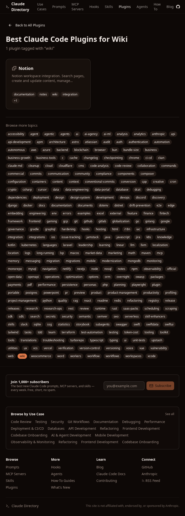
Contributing (106, 480)
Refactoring (109, 428)
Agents (142, 6)
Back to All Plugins (30, 25)
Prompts (59, 6)
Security (57, 421)
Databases (56, 428)
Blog (170, 6)
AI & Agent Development (71, 435)
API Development (82, 428)
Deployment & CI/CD (27, 428)
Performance (154, 421)
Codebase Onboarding (29, 435)
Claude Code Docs (111, 474)
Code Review (21, 421)
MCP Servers (78, 6)
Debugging (131, 421)
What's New (60, 487)
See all (169, 414)
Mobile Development (111, 435)
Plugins (125, 6)
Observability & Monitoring (33, 442)
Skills (109, 6)
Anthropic (150, 474)
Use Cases (41, 6)
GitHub (147, 467)
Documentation (105, 421)
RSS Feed (152, 480)
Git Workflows (79, 421)
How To (157, 6)
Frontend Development (141, 428)
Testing (41, 421)
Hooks (94, 6)
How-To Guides (63, 480)
